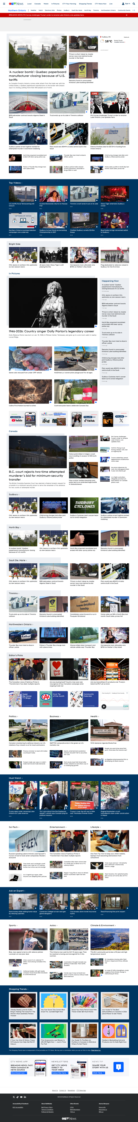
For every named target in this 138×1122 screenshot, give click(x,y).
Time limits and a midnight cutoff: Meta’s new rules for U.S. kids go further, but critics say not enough (34, 865)
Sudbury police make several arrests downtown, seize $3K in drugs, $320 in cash (74, 168)
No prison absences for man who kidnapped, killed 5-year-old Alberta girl (120, 469)
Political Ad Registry (47, 1112)
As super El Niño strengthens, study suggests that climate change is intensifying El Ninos (117, 972)
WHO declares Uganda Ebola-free (103, 743)
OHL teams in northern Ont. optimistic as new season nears (23, 266)
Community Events (124, 10)
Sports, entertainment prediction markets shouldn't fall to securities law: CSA (75, 752)
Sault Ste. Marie (77, 10)
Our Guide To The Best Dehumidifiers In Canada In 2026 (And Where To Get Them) (114, 1012)
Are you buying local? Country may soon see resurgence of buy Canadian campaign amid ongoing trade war (66, 684)
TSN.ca (72, 1112)
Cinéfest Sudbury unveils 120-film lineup (82, 231)
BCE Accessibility (18, 1107)
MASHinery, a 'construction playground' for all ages (73, 373)
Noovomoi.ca (103, 1109)
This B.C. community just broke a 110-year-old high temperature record (108, 953)
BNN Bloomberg (75, 1109)
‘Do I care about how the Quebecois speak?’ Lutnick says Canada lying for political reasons (54, 813)
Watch (46, 4)
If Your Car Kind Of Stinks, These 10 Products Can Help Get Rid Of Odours (22, 1042)
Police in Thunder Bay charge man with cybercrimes (52, 646)
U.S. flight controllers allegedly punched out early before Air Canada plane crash (119, 479)
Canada (37, 4)
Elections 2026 (50, 10)
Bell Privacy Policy (47, 1107)
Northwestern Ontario (108, 10)
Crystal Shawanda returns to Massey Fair (53, 205)
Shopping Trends (85, 4)
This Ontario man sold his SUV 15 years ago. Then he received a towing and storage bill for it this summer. (68, 954)
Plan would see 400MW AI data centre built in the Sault (112, 582)
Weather (33, 10)
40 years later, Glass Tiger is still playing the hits (52, 266)
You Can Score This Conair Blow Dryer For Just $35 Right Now (53, 1011)
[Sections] (4, 4)
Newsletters (71, 1090)
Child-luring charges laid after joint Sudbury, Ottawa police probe (53, 516)
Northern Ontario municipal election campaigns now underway (22, 231)
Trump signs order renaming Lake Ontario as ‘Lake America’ (21, 812)
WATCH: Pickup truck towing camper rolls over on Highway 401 (119, 449)
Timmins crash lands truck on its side (84, 204)
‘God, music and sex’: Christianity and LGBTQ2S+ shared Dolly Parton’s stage (116, 864)
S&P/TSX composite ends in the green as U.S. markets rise (67, 744)
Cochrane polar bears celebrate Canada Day (71, 406)
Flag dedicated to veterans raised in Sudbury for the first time (114, 266)
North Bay (87, 10)
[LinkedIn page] (25, 1097)
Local (29, 4)
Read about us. (96, 1050)
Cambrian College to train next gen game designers (53, 913)
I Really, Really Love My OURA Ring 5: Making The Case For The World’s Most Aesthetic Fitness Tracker (22, 1012)
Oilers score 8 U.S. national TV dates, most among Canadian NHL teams (34, 961)
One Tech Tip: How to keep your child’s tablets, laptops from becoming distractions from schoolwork (107, 856)
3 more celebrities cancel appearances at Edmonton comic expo (120, 459)
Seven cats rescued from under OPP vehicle (25, 373)
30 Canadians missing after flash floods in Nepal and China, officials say (116, 961)
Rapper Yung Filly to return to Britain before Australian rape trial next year (76, 874)
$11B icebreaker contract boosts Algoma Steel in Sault (51, 582)
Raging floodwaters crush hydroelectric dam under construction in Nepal (115, 813)
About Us (55, 1090)
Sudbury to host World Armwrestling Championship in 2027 (53, 231)
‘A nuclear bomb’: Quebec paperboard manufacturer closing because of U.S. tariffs (37, 75)
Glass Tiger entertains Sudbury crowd (112, 205)
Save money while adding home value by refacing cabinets (23, 913)
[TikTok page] (17, 1097)
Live (110, 4)
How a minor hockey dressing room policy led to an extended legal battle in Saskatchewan (83, 482)
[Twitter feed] (14, 1097)
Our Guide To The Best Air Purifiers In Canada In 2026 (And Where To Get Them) (84, 1042)
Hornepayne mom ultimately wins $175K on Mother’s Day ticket (82, 266)
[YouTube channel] (21, 1097)
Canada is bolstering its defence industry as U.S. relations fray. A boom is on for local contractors (27, 744)
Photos (59, 10)
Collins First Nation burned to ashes (22, 406)
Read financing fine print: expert (113, 912)
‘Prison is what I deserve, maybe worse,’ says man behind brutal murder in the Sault (81, 56)
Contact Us (62, 1090)
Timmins (96, 10)
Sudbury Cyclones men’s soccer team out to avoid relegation (84, 516)
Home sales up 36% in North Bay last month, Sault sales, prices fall (117, 167)
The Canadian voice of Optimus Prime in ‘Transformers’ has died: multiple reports (24, 683)
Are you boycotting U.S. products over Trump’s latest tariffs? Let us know (107, 683)
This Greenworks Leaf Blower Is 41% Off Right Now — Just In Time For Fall (53, 1042)
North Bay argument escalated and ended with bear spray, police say (83, 549)
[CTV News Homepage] (16, 4)
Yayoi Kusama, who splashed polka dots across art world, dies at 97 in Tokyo (116, 875)
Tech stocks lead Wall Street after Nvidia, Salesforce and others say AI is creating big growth (76, 763)
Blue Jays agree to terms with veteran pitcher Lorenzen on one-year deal (26, 953)
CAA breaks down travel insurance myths (83, 913)
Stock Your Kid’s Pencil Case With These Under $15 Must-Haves (84, 1011)
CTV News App (81, 1090)
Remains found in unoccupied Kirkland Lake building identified (113, 549)
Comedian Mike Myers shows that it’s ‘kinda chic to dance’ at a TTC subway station (75, 863)
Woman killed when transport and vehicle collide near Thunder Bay (82, 646)
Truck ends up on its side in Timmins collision (66, 115)
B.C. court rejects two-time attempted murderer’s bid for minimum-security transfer (37, 475)
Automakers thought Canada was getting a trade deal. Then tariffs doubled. (75, 963)
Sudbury (66, 10)
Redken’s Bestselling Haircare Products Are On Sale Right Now (114, 1041)
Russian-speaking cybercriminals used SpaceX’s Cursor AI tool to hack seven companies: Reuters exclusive (27, 856)
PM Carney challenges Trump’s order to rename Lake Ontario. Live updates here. (108, 116)
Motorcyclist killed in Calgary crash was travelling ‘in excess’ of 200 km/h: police (83, 456)
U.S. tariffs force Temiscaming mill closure (21, 205)
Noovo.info (102, 1107)
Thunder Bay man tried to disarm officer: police (21, 646)
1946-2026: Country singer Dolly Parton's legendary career (51, 331)
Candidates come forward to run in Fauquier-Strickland (83, 615)
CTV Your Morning (69, 4)
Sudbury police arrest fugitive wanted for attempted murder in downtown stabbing (24, 148)
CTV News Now (100, 4)
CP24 (72, 1107)
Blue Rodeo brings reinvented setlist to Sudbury (114, 231)
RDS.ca (101, 1112)
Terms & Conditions (47, 1109)
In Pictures (55, 4)
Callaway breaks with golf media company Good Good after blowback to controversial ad (35, 972)
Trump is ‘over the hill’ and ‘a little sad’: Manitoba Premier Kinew (82, 812)
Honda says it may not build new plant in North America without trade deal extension (76, 974)
